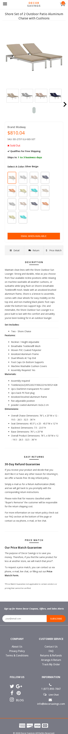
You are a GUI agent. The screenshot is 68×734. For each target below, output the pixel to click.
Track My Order (51, 664)
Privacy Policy (17, 651)
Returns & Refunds (51, 655)
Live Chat (53, 694)
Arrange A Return (51, 660)
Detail (16, 250)
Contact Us (51, 646)
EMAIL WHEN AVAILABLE (33, 236)
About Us (17, 646)
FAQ (51, 651)
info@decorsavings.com (51, 704)
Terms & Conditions (17, 655)
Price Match (55, 250)
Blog (19, 700)
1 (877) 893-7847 (51, 689)
